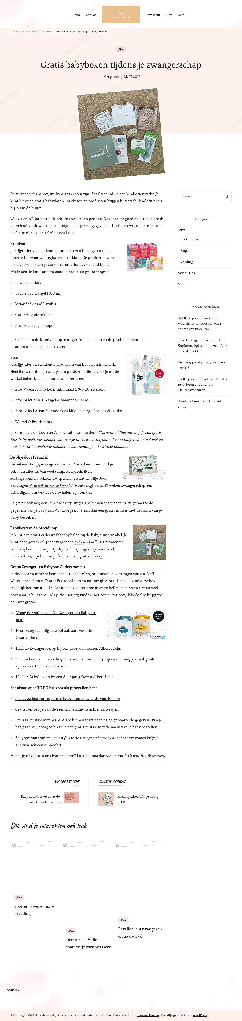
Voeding (187, 262)
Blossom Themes (148, 1015)
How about (153, 15)
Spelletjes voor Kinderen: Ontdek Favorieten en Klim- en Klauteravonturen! (202, 384)
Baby (169, 15)
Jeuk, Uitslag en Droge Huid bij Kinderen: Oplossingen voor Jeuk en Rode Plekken (202, 345)
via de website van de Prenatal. (51, 485)
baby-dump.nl (84, 542)
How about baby (45, 1015)
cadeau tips (186, 273)
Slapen (186, 250)
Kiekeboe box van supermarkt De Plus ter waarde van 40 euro (67, 698)
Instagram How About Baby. (144, 756)
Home (76, 15)
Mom (181, 15)
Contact (91, 15)
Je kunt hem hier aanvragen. (95, 709)
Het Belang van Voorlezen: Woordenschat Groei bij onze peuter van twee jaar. (199, 323)
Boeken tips (189, 239)
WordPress (200, 1015)
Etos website (47, 432)
